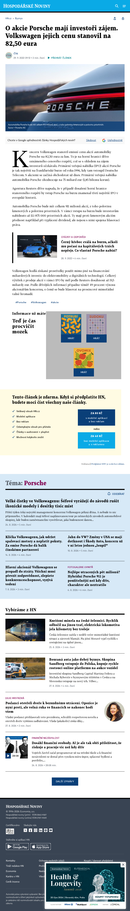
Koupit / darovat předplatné (98, 861)
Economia (11, 871)
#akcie (55, 302)
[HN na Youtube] (50, 830)
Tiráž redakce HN (15, 866)
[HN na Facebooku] (30, 830)
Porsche (35, 483)
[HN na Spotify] (45, 830)
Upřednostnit (115, 140)
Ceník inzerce (12, 882)
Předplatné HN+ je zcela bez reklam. (108, 464)
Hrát (71, 338)
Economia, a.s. (27, 811)
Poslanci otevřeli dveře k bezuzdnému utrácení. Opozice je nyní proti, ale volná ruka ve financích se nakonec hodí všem (51, 707)
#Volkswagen (38, 302)
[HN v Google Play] (17, 846)
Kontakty (10, 861)
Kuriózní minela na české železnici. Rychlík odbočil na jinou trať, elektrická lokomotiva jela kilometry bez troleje (84, 625)
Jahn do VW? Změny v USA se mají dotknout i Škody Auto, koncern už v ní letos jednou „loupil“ (95, 541)
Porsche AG (20, 128)
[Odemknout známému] (123, 18)
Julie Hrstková (14, 698)
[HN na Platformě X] (25, 830)
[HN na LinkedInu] (40, 830)
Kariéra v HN (12, 876)
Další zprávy (65, 781)
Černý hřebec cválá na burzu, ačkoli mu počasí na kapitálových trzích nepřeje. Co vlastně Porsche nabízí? (89, 246)
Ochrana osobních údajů (51, 861)
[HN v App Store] (40, 846)
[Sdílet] (114, 18)
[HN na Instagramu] (35, 830)
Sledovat (91, 140)
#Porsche (21, 302)
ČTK (16, 53)
